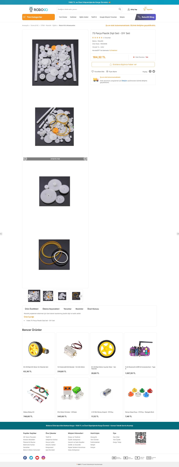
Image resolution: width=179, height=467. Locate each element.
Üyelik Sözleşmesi (74, 439)
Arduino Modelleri (29, 439)
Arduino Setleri (51, 445)
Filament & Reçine (29, 442)
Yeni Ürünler (63, 17)
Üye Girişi (116, 437)
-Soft (79, 464)
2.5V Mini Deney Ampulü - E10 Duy (102, 412)
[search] (119, 9)
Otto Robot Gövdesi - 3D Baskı (67, 412)
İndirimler (73, 17)
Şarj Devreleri (50, 450)
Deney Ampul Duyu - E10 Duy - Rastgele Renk (139, 412)
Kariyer (93, 447)
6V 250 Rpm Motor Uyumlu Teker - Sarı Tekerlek (103, 368)
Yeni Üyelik (116, 439)
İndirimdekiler (95, 442)
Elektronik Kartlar (29, 445)
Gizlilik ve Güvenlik (74, 445)
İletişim (122, 17)
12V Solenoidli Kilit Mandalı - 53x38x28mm (71, 367)
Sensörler (26, 447)
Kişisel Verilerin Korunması (76, 447)
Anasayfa (94, 437)
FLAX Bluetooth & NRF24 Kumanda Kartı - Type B (140, 368)
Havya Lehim (50, 442)
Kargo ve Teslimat (74, 437)
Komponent (49, 447)
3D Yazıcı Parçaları (29, 437)
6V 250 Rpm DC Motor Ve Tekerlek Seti (35, 367)
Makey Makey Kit (28, 412)
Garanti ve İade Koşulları (76, 442)
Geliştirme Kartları (51, 439)
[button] (150, 71)
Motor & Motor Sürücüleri (31, 450)
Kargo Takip (117, 442)
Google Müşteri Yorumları (108, 17)
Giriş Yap (134, 9)
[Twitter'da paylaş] (153, 71)
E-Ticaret (83, 464)
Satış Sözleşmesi (73, 450)
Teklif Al (94, 17)
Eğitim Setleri (83, 17)
